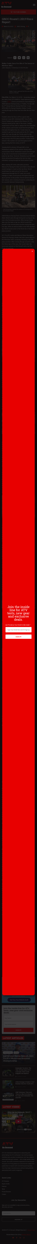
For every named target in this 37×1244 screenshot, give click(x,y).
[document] (18, 622)
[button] (32, 251)
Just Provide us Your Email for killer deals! (17, 625)
